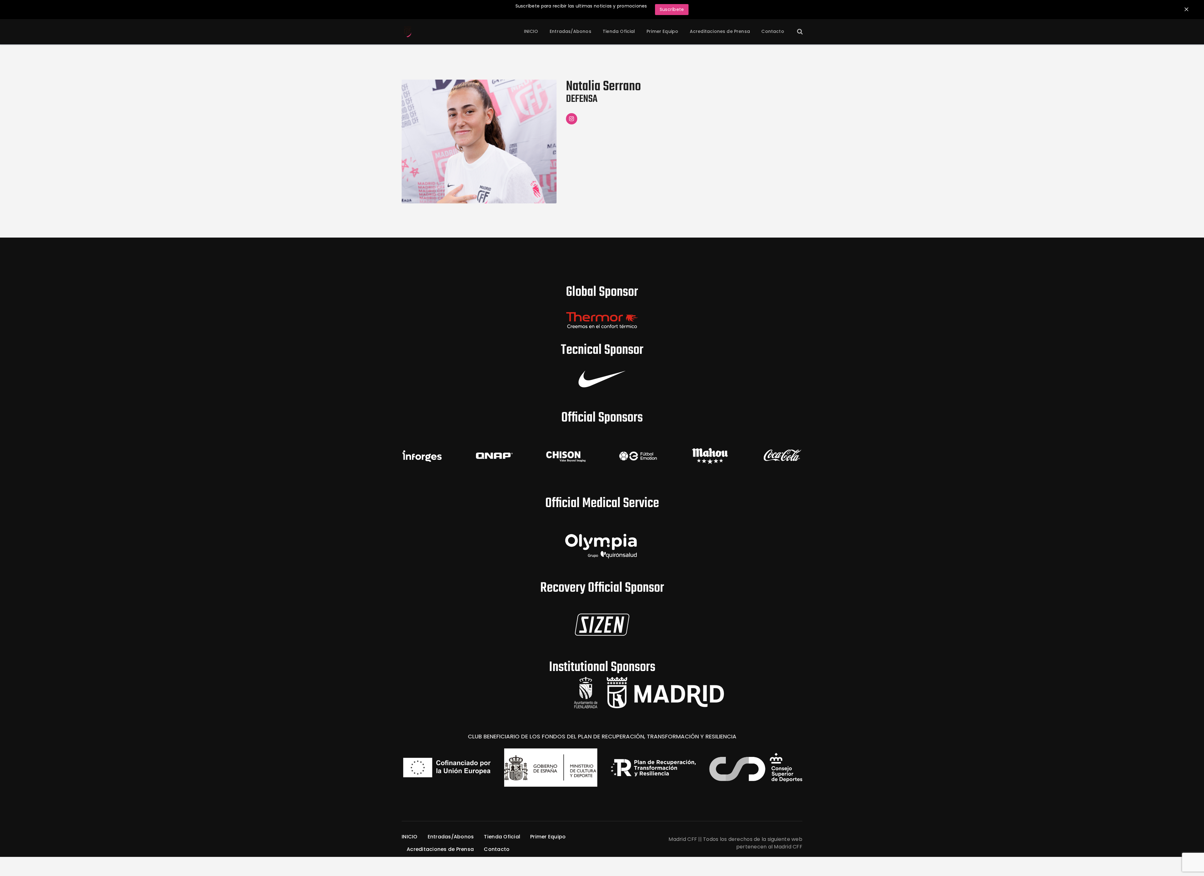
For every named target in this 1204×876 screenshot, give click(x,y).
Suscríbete (672, 9)
